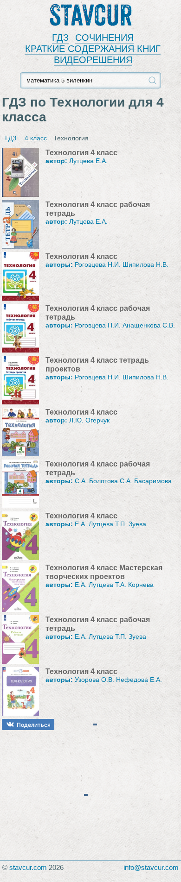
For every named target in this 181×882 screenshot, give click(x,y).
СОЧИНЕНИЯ (104, 37)
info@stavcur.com (151, 867)
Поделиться (34, 724)
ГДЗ (60, 37)
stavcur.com (28, 867)
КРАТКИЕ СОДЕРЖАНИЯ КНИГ (93, 49)
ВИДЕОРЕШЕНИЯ (93, 60)
